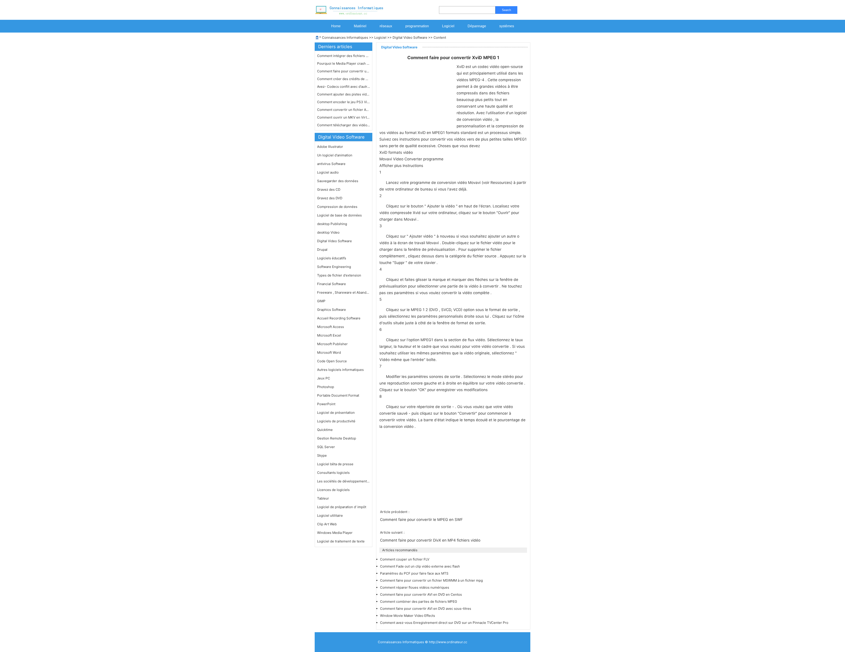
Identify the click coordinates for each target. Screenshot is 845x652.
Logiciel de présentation (336, 412)
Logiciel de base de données (339, 215)
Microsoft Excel (329, 335)
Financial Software (331, 284)
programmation (417, 26)
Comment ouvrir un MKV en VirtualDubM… (343, 117)
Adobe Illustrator (330, 147)
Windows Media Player (335, 533)
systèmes (506, 26)
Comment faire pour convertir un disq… (343, 71)
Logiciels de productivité (336, 421)
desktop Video (328, 232)
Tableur (323, 498)
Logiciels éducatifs (331, 258)
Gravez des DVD (329, 198)
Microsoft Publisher (332, 344)
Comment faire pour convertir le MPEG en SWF (422, 519)
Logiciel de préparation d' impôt (341, 507)
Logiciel (448, 26)
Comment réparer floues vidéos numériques (415, 587)
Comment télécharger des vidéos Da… (343, 125)
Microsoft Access (330, 327)
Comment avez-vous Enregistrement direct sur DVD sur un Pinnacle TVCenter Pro (444, 623)
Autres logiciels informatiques (340, 370)
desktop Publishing (332, 224)
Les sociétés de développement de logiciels (343, 481)
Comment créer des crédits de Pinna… (343, 79)
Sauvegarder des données (337, 181)
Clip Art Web (327, 524)
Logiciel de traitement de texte (341, 541)
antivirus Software (331, 164)
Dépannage (477, 26)
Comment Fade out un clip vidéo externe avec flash (420, 566)
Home (336, 26)
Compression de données (337, 207)
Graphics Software (331, 310)
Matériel (360, 26)
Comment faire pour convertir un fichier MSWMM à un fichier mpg (432, 580)
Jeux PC (323, 378)
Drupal (322, 249)
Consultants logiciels (333, 473)
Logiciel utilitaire (330, 515)
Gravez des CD (328, 189)
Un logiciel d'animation (334, 155)
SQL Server (326, 447)
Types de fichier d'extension (339, 275)
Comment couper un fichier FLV (405, 559)
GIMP (321, 301)
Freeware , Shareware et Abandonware (343, 292)
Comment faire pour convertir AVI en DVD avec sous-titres (426, 608)
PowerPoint (326, 404)
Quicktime (325, 430)
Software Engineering (334, 267)
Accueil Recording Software (338, 318)
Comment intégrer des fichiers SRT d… (343, 56)
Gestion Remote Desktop (336, 438)
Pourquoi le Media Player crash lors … (343, 63)
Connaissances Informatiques (345, 37)
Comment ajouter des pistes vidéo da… (343, 94)
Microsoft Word (329, 352)
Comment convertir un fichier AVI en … (343, 110)
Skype (322, 455)
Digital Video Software (410, 37)
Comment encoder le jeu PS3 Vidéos (343, 102)
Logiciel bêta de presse (335, 464)
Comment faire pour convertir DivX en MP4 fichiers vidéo (430, 540)
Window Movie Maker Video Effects (408, 616)
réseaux (386, 26)
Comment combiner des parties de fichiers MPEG (419, 601)
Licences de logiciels (333, 490)
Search (506, 10)
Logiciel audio (328, 172)
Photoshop (325, 387)
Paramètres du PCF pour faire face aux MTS (414, 573)
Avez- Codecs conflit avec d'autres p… (343, 86)
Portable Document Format (338, 395)
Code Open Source (332, 361)
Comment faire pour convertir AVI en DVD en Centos (421, 594)
